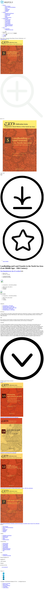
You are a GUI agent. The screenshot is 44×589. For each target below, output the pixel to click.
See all (1, 382)
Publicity (6, 11)
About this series (3, 39)
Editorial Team (7, 14)
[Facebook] (3, 573)
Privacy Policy (5, 584)
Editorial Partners (8, 17)
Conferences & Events (9, 29)
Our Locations (7, 22)
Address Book (7, 21)
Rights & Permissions (9, 24)
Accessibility (5, 586)
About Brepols (7, 23)
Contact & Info (5, 18)
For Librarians (7, 20)
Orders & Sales (8, 19)
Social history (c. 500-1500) (8, 305)
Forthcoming (7, 9)
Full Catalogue (7, 6)
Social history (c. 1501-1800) (8, 308)
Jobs (6, 26)
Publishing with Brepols (9, 13)
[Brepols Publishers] (6, 3)
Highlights (7, 10)
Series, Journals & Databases (10, 7)
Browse (4, 5)
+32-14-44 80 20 (5, 567)
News (4, 27)
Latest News (7, 28)
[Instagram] (3, 577)
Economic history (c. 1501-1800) (9, 309)
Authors (4, 12)
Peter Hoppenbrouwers (5, 271)
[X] (3, 575)
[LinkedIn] (3, 579)
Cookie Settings (5, 587)
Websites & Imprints (8, 25)
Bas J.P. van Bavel (16, 271)
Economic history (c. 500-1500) (8, 306)
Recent (6, 8)
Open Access (7, 15)
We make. (6, 583)
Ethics (6, 16)
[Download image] (22, 218)
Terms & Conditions (6, 585)
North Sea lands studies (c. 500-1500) (9, 307)
